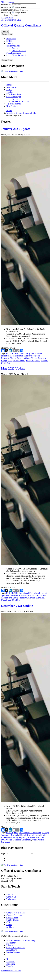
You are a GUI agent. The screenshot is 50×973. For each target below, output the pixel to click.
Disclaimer (10, 943)
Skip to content (7, 2)
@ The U (10, 927)
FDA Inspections (13, 53)
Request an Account (20, 101)
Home (9, 85)
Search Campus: (8, 10)
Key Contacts (12, 106)
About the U (11, 950)
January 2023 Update (15, 129)
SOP (16, 353)
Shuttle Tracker (12, 920)
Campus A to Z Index (15, 913)
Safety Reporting (33, 360)
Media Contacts (13, 952)
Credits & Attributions (15, 947)
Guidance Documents (22, 840)
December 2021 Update (17, 605)
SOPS (9, 41)
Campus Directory (14, 915)
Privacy (9, 945)
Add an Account (19, 50)
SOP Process (6, 840)
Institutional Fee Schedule (12, 356)
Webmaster (11, 899)
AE (8, 363)
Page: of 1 (18, 853)
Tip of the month (16, 55)
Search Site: (6, 5)
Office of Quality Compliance (21, 25)
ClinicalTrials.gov (13, 97)
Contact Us (11, 897)
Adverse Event (34, 598)
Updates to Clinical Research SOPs (21, 113)
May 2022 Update (13, 368)
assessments (11, 39)
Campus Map (12, 917)
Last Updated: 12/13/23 (11, 971)
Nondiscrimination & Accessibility (20, 940)
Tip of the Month (13, 104)
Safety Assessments (16, 360)
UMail (9, 924)
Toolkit (9, 92)
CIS (8, 922)
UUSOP (9, 353)
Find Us (9, 894)
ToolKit (9, 43)
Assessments (11, 87)
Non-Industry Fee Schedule (30, 353)
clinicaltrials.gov (13, 46)
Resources (16, 48)
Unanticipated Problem (10, 600)
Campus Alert (7, 17)
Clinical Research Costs (20, 358)
